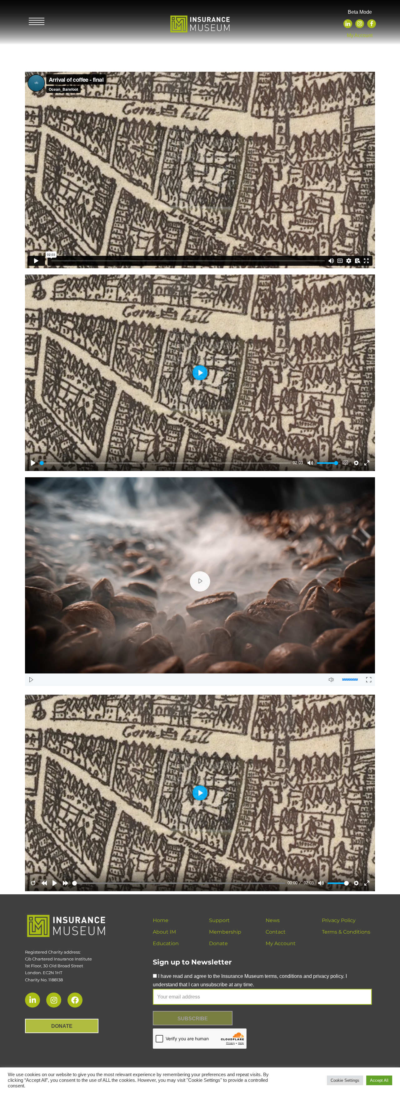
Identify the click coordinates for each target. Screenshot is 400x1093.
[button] (200, 581)
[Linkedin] (347, 23)
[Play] (31, 679)
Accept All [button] (379, 1080)
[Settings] (356, 883)
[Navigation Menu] (36, 22)
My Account (359, 35)
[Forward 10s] (66, 883)
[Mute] (331, 679)
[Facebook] (371, 23)
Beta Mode (360, 12)
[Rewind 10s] (44, 883)
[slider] (165, 463)
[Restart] (33, 883)
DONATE (61, 1026)
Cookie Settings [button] (345, 1080)
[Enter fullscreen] (367, 883)
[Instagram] (359, 23)
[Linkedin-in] (32, 1000)
